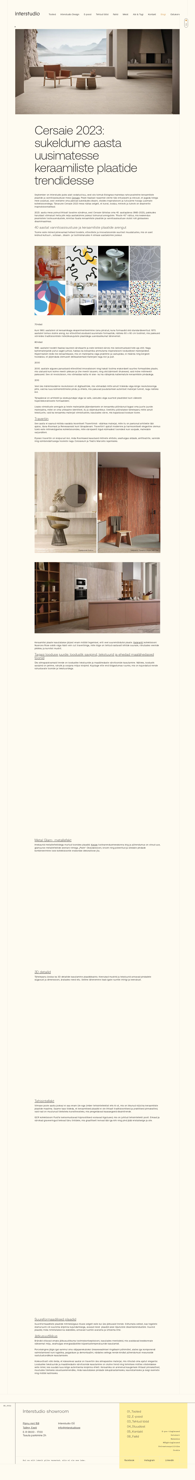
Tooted (52, 14)
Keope (94, 845)
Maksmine (175, 1438)
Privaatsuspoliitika (169, 1446)
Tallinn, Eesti (30, 1427)
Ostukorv (175, 14)
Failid (115, 14)
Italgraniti (138, 642)
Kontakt (152, 14)
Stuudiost (138, 1426)
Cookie (176, 1450)
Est (186, 24)
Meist (125, 14)
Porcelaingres (42, 1349)
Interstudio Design (69, 14)
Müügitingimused (171, 1442)
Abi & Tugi (138, 14)
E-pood (87, 14)
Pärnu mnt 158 (31, 1423)
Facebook (129, 1460)
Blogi (163, 14)
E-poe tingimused (171, 1431)
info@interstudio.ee (69, 1427)
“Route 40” (121, 215)
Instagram (149, 1460)
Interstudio (55, 195)
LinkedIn (169, 1460)
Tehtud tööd (102, 14)
